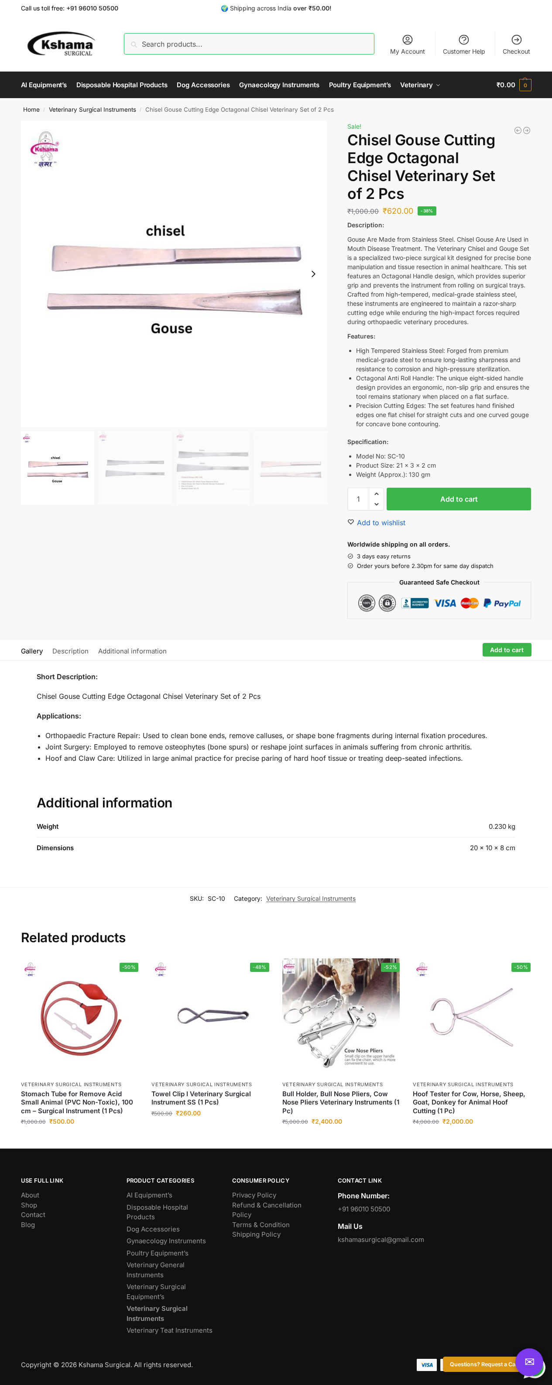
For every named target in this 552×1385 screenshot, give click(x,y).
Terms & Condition (261, 1225)
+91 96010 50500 (364, 1209)
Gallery (32, 651)
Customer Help (464, 51)
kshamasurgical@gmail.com (381, 1239)
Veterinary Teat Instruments (170, 1330)
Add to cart (459, 499)
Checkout (516, 51)
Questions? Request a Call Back (491, 1364)
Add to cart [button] (79, 1139)
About (30, 1195)
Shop (29, 1205)
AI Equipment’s (149, 1195)
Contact (33, 1215)
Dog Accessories (153, 1229)
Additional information (132, 651)
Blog (28, 1225)
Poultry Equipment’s (158, 1253)
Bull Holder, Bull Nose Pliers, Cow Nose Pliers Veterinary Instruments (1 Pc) (340, 1102)
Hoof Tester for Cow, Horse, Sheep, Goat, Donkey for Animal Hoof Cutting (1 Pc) (469, 1102)
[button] (514, 85)
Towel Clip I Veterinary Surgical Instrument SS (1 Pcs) (201, 1098)
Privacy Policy (254, 1195)
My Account (407, 51)
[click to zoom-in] (174, 274)
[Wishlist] (125, 971)
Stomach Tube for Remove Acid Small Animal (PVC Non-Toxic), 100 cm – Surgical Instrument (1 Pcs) (77, 1102)
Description (70, 651)
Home (31, 109)
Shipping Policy (256, 1234)
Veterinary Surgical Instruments (92, 109)
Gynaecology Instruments (166, 1241)
